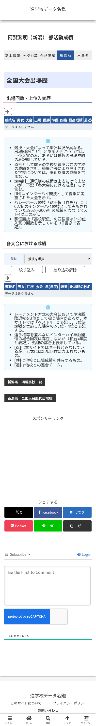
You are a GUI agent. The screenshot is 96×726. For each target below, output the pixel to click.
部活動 (66, 55)
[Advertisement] (48, 456)
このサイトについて (26, 703)
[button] (77, 526)
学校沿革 (30, 55)
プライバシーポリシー (70, 703)
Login (86, 554)
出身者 (83, 55)
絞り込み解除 (65, 270)
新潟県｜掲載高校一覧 (25, 381)
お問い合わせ (48, 710)
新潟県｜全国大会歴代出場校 (30, 398)
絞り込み (27, 270)
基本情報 (13, 55)
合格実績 (48, 55)
